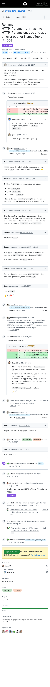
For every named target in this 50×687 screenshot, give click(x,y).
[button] (44, 65)
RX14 (6, 162)
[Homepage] (25, 4)
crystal (21, 11)
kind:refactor (27, 439)
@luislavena (9, 216)
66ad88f (45, 528)
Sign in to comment (38, 555)
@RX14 (7, 184)
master (5, 52)
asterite (5, 50)
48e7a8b (45, 510)
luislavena (11, 93)
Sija (5, 449)
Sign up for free (12, 552)
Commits (26, 58)
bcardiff (10, 337)
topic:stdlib (37, 439)
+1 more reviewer (8, 569)
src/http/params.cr (19, 346)
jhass (10, 65)
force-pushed (19, 148)
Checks (38, 58)
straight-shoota (15, 483)
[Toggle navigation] (3, 3)
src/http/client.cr (19, 103)
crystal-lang (10, 11)
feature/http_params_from (21, 52)
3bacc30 (45, 401)
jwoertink (10, 503)
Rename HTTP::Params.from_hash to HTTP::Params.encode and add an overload (23, 403)
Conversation (11, 58)
